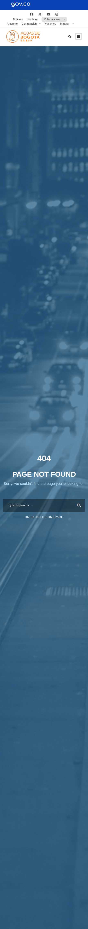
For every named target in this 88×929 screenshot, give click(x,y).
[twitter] (40, 14)
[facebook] (31, 14)
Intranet (64, 23)
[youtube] (48, 14)
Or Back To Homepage (44, 517)
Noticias (18, 19)
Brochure (32, 19)
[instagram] (56, 14)
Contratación (29, 23)
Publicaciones (52, 19)
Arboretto (12, 23)
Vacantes (50, 23)
